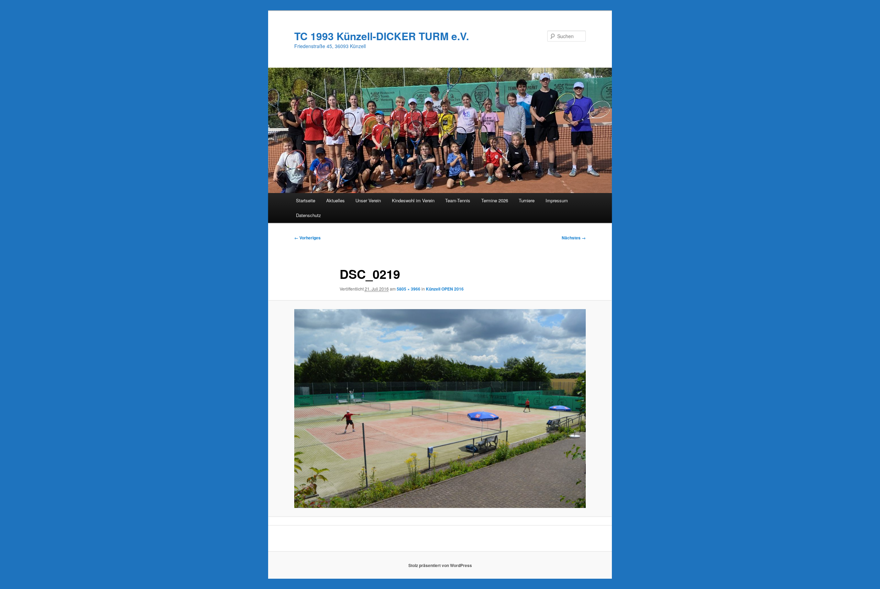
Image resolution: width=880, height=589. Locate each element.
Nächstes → (574, 238)
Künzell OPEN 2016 (445, 289)
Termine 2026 (494, 200)
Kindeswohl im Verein (413, 200)
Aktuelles (335, 200)
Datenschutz (308, 215)
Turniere (527, 200)
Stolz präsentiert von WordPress (440, 565)
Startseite (305, 200)
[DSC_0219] (440, 408)
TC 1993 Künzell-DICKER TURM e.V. (381, 36)
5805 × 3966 (408, 289)
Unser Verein (368, 200)
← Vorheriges (307, 238)
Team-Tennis (457, 200)
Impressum (557, 200)
